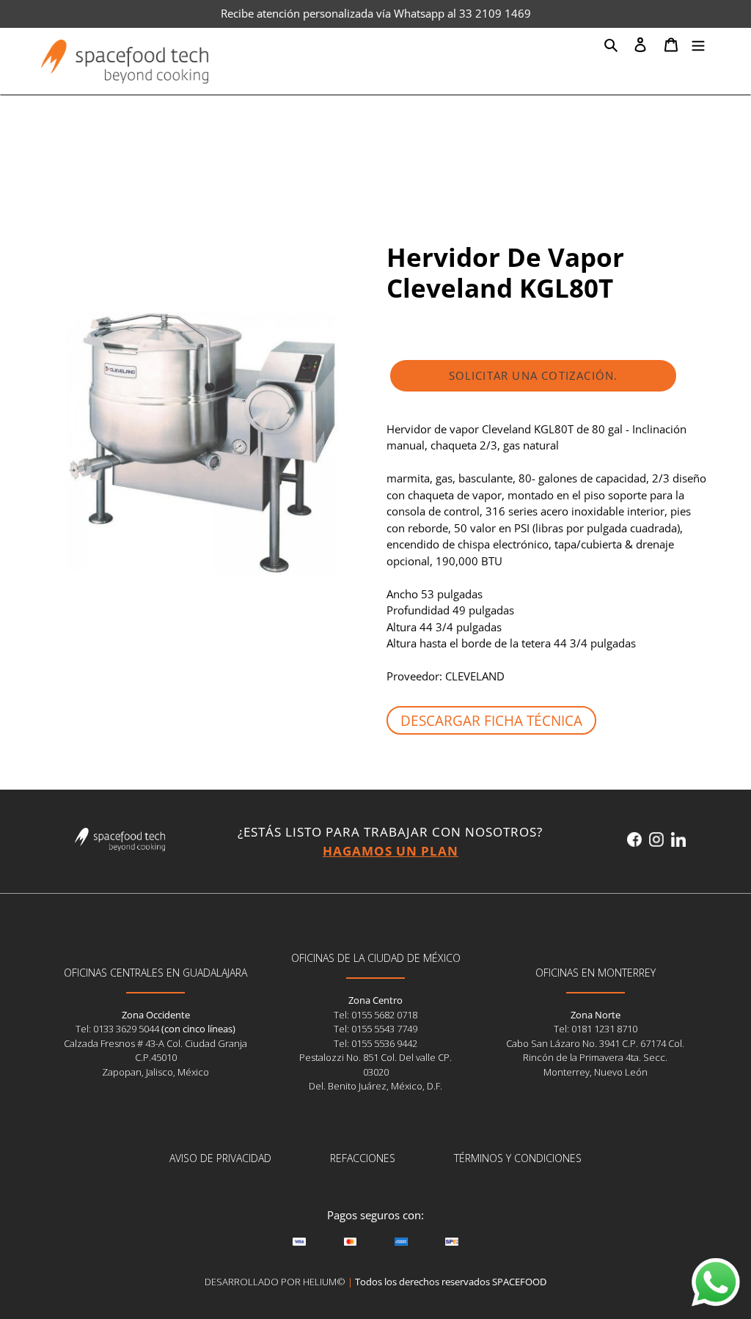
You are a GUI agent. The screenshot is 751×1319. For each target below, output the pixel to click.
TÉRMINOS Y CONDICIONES (518, 1158)
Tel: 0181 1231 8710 (595, 1028)
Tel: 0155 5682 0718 (375, 1014)
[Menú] (698, 44)
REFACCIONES (362, 1158)
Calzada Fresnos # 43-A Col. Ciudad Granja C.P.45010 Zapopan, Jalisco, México (155, 1058)
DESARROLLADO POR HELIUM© (275, 1281)
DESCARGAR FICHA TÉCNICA (491, 720)
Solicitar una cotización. (533, 375)
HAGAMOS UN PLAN (390, 850)
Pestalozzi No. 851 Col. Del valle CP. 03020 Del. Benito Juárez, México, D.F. (375, 1071)
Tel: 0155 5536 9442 (375, 1043)
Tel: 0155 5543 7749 (375, 1028)
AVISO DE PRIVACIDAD (220, 1158)
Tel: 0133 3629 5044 (118, 1028)
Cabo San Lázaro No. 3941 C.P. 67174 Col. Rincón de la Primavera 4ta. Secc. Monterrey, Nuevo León (595, 1058)
